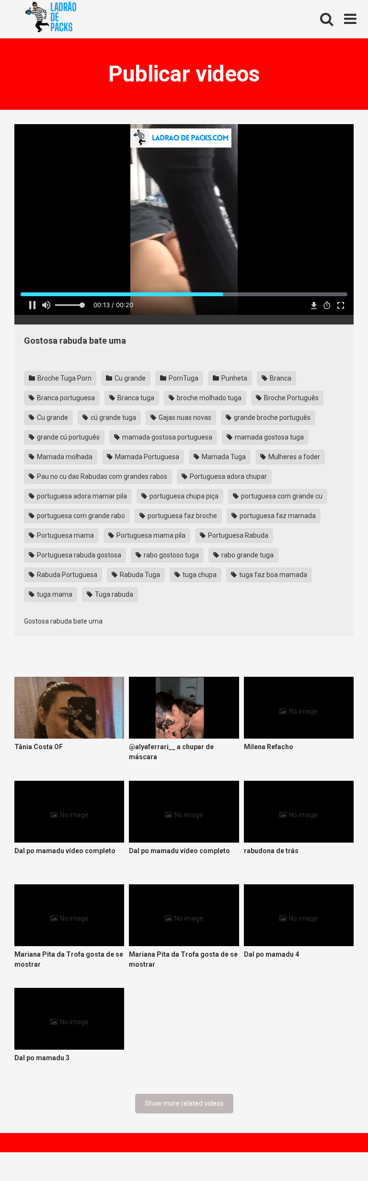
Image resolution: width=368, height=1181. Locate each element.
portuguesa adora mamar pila (81, 496)
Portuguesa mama (64, 535)
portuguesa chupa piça (183, 496)
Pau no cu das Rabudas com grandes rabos (101, 476)
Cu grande (129, 378)
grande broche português (271, 417)
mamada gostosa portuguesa (166, 437)
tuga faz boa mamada (272, 575)
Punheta (233, 378)
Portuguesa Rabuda (237, 535)
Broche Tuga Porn (64, 378)
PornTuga (182, 378)
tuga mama (53, 594)
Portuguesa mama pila (150, 535)
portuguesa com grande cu (281, 496)
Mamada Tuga (223, 457)
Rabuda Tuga (139, 575)
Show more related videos (184, 1103)
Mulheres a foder (293, 457)
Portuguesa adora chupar (227, 476)
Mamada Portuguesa (146, 457)
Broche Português (291, 398)
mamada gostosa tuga (268, 437)
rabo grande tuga (247, 555)
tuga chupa (199, 575)
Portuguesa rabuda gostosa (78, 555)
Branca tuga (135, 398)
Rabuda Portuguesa (66, 575)
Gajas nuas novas (184, 417)
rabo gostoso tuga (170, 555)
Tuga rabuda (113, 594)
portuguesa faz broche (181, 516)
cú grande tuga (112, 417)
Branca (279, 378)
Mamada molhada (63, 457)
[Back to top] (336, 1152)
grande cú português (67, 437)
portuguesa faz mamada (277, 516)
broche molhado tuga (208, 398)
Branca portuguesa (65, 398)
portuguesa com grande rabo (80, 516)
